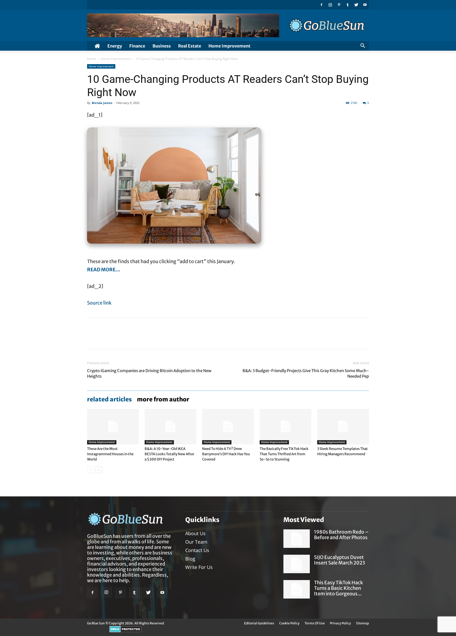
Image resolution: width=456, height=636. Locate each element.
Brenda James (102, 103)
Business (162, 46)
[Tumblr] (348, 5)
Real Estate (189, 46)
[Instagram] (330, 5)
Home (91, 58)
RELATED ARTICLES (109, 399)
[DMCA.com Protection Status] (125, 631)
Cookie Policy (289, 623)
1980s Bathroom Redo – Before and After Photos (341, 534)
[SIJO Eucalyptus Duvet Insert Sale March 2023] (296, 564)
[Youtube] (365, 5)
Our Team (196, 542)
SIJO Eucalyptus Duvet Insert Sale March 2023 (339, 560)
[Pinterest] (339, 5)
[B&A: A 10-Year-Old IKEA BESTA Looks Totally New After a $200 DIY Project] (170, 426)
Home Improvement (229, 46)
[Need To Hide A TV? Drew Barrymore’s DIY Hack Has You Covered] (228, 426)
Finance (137, 46)
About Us (195, 533)
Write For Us (199, 567)
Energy (114, 46)
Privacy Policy (340, 623)
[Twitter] (356, 5)
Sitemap (362, 623)
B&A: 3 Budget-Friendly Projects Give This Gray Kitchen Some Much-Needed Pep (306, 373)
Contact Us (197, 550)
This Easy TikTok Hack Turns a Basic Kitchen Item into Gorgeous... (338, 588)
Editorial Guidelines (259, 623)
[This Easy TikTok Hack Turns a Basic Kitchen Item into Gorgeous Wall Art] (296, 589)
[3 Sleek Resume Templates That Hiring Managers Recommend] (343, 426)
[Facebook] (321, 5)
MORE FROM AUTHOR (163, 399)
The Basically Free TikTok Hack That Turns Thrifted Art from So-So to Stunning (284, 454)
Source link (99, 303)
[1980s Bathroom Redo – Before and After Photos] (296, 538)
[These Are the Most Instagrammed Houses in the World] (113, 426)
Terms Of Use (315, 623)
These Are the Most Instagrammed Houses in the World (110, 454)
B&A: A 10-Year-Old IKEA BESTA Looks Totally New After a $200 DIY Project (169, 454)
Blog (190, 559)
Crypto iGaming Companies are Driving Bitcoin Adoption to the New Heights (149, 373)
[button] (362, 46)
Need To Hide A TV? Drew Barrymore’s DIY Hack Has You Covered (226, 454)
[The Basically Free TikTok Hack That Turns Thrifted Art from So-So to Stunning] (285, 426)
